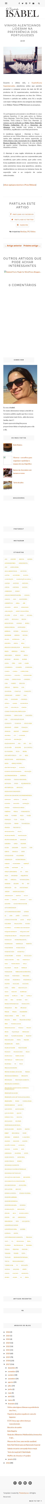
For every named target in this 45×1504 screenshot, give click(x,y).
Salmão (24, 1141)
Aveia (22, 615)
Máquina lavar (25, 935)
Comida (24, 707)
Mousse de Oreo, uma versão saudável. (22, 1441)
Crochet (16, 731)
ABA (6, 559)
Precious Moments (11, 1068)
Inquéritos (24, 875)
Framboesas (26, 823)
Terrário (16, 1249)
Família (7, 807)
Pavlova (7, 1019)
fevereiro (11, 1404)
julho (10, 1386)
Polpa (17, 1043)
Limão (17, 915)
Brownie (7, 659)
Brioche (18, 655)
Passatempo (23, 1011)
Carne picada (16, 679)
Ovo (26, 999)
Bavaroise (8, 635)
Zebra (27, 1277)
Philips (29, 1027)
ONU (12, 999)
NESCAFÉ (14, 991)
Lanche (14, 899)
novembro (11, 1371)
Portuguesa (19, 1060)
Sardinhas (8, 1153)
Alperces (16, 583)
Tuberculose (9, 1265)
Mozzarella (27, 979)
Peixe (14, 1019)
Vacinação (24, 1265)
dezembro (11, 1368)
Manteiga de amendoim (22, 927)
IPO (23, 883)
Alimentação (9, 579)
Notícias (24, 231)
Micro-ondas (15, 963)
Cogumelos (14, 707)
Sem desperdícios (10, 1185)
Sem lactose (8, 1189)
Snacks (7, 1217)
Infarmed (14, 875)
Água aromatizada (11, 571)
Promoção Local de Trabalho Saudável (17, 1097)
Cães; (13, 663)
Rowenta (16, 1137)
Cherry (17, 695)
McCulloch (27, 955)
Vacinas (7, 1269)
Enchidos (8, 779)
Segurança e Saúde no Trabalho (15, 1169)
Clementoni (24, 703)
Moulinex (26, 975)
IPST (28, 883)
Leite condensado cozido (13, 911)
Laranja (22, 899)
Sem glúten (22, 1185)
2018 (8, 1361)
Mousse (7, 979)
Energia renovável (20, 779)
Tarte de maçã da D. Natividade (18, 1452)
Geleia (7, 847)
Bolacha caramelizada (12, 647)
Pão (16, 1007)
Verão (24, 1269)
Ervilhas (19, 787)
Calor (27, 663)
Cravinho (8, 727)
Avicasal (29, 615)
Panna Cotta (26, 1003)
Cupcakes (8, 739)
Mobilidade (8, 971)
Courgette (8, 723)
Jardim (7, 891)
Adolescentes (23, 563)
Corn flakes (18, 715)
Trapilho (7, 1257)
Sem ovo (18, 1189)
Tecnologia (20, 1241)
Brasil (23, 651)
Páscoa (7, 1011)
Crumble (8, 735)
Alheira (25, 575)
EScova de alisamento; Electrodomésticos (18, 795)
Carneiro (27, 679)
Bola (22, 643)
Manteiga (8, 927)
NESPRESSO (23, 991)
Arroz (16, 607)
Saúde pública (9, 1161)
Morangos (15, 975)
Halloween (20, 855)
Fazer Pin (24, 225)
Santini (15, 1149)
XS (21, 1277)
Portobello (8, 1060)
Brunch (16, 659)
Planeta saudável (17, 1035)
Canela (15, 671)
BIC (24, 639)
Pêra (6, 1023)
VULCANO (15, 1273)
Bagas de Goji (9, 623)
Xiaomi (15, 1277)
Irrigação (8, 887)
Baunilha (24, 631)
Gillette (23, 847)
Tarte (6, 1241)
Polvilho (7, 1052)
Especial (16, 799)
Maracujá (8, 939)
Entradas (8, 783)
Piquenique (15, 1031)
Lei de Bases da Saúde (20, 903)
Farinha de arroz (18, 807)
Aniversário (23, 599)
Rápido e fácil (9, 1117)
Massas (18, 955)
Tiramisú (7, 1253)
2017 (8, 1364)
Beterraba (15, 639)
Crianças (24, 727)
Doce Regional (21, 759)
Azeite (7, 619)
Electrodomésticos (11, 775)
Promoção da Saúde (11, 1093)
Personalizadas (10, 1027)
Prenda (27, 1072)
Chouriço (24, 699)
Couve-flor (28, 723)
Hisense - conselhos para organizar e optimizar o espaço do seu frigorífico (22, 460)
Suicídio (22, 1229)
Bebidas (16, 635)
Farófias (7, 811)
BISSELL (16, 643)
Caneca (7, 671)
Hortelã (26, 863)
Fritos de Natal (9, 831)
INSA (6, 879)
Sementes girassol (11, 1205)
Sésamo (7, 1213)
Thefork (24, 1249)
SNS (13, 1217)
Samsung (21, 1145)
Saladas (7, 1141)
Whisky (7, 1277)
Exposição (26, 803)
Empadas (23, 775)
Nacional (25, 983)
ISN (15, 887)
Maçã (29, 919)
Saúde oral (21, 1157)
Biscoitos (7, 643)
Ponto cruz (8, 1056)
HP (22, 867)
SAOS (22, 1149)
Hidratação (8, 859)
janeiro (10, 1459)
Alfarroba (16, 575)
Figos (21, 815)
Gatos (15, 843)
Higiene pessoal (20, 859)
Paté (17, 1015)
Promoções (8, 1101)
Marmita (29, 943)
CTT (15, 735)
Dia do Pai (18, 747)
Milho (16, 967)
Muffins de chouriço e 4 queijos (19, 1456)
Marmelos (19, 943)
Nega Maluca (22, 987)
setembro (11, 1379)
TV (17, 1265)
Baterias (7, 631)
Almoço (7, 583)
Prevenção (8, 1080)
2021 (8, 1350)
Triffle (7, 1261)
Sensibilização (9, 1209)
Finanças (8, 819)
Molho (7, 975)
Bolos (6, 651)
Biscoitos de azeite (14, 1427)
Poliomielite (9, 1043)
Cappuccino (24, 671)
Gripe (23, 851)
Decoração (17, 739)
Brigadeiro (8, 655)
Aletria (7, 575)
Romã (24, 1133)
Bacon (24, 619)
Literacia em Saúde (11, 919)
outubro (11, 1375)
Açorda (29, 559)
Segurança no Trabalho (13, 1173)
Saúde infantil (9, 1157)
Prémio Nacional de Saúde (13, 1072)
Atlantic (7, 615)
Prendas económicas (11, 1076)
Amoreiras (8, 591)
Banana (19, 623)
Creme (16, 727)
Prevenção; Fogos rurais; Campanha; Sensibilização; (17, 1088)
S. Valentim (26, 1137)
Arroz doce (24, 607)
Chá (23, 687)
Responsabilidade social (12, 1125)
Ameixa (7, 587)
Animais (7, 599)
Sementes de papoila (11, 1201)
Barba (27, 623)
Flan (15, 819)
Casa (6, 683)
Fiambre (14, 815)
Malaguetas (18, 923)
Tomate (16, 1253)
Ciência (7, 703)
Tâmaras (29, 1237)
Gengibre (15, 847)
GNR (31, 847)
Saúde (26, 1153)
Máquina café (24, 931)
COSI (6, 719)
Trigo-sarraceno (18, 1261)
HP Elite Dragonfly (11, 871)
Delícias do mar (10, 743)
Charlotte (27, 691)
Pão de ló (23, 1007)
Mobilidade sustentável (23, 971)
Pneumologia (9, 1039)
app (24, 603)
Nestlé (7, 995)
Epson (16, 783)
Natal (6, 987)
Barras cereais (10, 627)
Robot (7, 1133)
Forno (16, 823)
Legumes (7, 903)
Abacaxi (21, 559)
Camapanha (8, 667)
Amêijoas (25, 583)
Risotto (27, 1129)
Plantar (28, 1035)
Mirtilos (24, 967)
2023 (8, 1343)
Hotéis (7, 867)
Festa (6, 815)
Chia (25, 695)
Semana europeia (10, 1193)
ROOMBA (7, 1137)
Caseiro (13, 683)
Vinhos (33, 231)
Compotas (8, 715)
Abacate (13, 559)
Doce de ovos (9, 759)
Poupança (8, 1064)
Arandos (7, 607)
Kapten (18, 895)
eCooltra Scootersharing (13, 771)
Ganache (23, 839)
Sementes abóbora (11, 1197)
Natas (13, 987)
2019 (8, 1357)
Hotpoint (15, 867)
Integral (13, 879)
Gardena (8, 843)
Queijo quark (19, 1109)
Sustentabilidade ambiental (14, 1237)
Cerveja (15, 687)
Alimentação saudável (23, 579)
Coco (6, 707)
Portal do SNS (19, 1056)
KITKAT (26, 895)
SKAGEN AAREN (23, 1213)
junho (10, 1389)
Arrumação (9, 611)
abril (9, 1396)
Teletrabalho (18, 1245)
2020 (8, 1353)
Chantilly (18, 691)
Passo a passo (9, 1015)
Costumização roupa (17, 719)
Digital (25, 751)
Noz (22, 995)
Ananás (26, 595)
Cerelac (7, 687)
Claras (15, 703)
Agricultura (14, 567)
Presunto (24, 1076)
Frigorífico (16, 827)
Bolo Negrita (12, 1431)
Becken (25, 635)
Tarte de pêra (18, 482)
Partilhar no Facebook (23, 214)
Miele (25, 963)
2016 (8, 1463)
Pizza (6, 1035)
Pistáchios (25, 1031)
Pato (23, 1015)
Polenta (26, 1039)
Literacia (26, 915)
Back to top (34, 1501)
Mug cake (16, 983)
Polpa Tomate (22, 1048)
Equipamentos (25, 783)
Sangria (7, 1149)
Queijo (20, 1105)
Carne (7, 679)
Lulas (22, 919)
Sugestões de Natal (11, 1229)
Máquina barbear (11, 931)
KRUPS (7, 899)
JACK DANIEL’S (24, 887)
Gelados (23, 843)
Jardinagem (9, 895)
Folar (22, 819)
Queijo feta (8, 1109)
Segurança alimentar (12, 1165)
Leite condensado (10, 907)
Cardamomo (27, 675)
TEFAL (28, 1241)
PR (28, 231)
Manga (27, 923)
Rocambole (15, 1133)
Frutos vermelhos (11, 839)
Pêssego (20, 1027)
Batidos (15, 631)
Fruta (19, 831)
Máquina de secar (10, 935)
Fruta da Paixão (10, 835)
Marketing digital (21, 939)
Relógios (18, 1121)
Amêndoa (16, 587)
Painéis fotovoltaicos (11, 1003)
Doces (6, 763)
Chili (6, 699)
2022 (8, 1346)
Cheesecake (8, 695)
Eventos (7, 803)
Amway (17, 591)
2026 (8, 1332)
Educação (28, 771)
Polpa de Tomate (10, 1048)
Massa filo (20, 951)
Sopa (17, 1221)
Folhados (8, 823)
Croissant (25, 731)
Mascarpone (9, 947)
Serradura (21, 1209)
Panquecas (8, 1007)
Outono (19, 999)
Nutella (29, 995)
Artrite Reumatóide (22, 611)
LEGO (30, 899)
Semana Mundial (24, 1193)
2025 (8, 1336)
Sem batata (26, 1177)
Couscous (18, 723)
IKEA (26, 871)
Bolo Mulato (17, 445)
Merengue (26, 959)
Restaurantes (9, 1129)
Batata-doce (21, 627)
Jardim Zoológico (18, 891)
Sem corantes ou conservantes (15, 1181)
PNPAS (19, 1039)
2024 (8, 1339)
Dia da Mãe (8, 747)
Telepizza (8, 1245)
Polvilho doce (18, 1052)
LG (5, 915)
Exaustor (16, 803)
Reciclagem (8, 1121)
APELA (18, 603)
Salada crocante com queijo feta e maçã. (22, 1448)
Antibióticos (9, 603)
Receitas (19, 1117)
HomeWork (16, 863)
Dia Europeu (28, 747)
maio (9, 1393)
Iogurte (16, 883)
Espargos (8, 799)
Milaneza (8, 967)
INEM (6, 875)
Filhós (29, 815)
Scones (19, 1161)
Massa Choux (20, 947)
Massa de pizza (9, 951)
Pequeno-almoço (25, 1019)
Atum (15, 615)
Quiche (19, 1113)
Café (19, 663)
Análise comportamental (13, 595)
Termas (7, 1249)
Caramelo (8, 675)
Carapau (17, 675)
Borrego (14, 651)
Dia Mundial (9, 751)
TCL (12, 1241)
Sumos (16, 1233)
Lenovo (26, 911)
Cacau (7, 663)
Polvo (28, 1052)
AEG (6, 567)
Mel (18, 959)
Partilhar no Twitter (24, 220)
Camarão (19, 667)
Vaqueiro (16, 1269)
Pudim (17, 1101)
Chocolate (14, 699)
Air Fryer (23, 571)
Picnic (7, 1031)
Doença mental (17, 763)
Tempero (29, 1245)
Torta (23, 1253)
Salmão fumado (10, 1145)
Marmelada (9, 943)
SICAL (14, 1213)
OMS (6, 999)
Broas (26, 655)
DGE (19, 743)
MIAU (6, 963)
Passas (14, 1011)
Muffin (7, 983)
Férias (16, 811)
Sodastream (9, 1221)
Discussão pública (10, 755)
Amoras (24, 587)
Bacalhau (15, 619)
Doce (26, 755)
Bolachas (26, 647)
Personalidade (16, 1023)
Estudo (24, 799)
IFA (21, 871)
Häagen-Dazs (9, 855)
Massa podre (9, 955)
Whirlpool (24, 1273)
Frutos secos (22, 835)
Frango (7, 827)
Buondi (24, 659)
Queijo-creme (9, 1113)
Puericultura (27, 1101)
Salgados (16, 1141)
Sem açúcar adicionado (12, 1177)
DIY (21, 755)
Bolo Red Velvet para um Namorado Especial (23, 1445)
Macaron (8, 923)
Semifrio (22, 1205)
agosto (10, 1382)
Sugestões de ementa (11, 1225)
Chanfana (8, 691)
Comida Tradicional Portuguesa (15, 711)
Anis (14, 599)
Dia (30, 743)
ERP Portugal (9, 787)
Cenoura (22, 683)
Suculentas (25, 1221)
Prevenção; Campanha (12, 1084)
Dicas (17, 751)
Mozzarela (16, 979)
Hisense (7, 863)
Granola (15, 851)
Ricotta (19, 1129)
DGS (25, 743)
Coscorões (28, 715)
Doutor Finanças (10, 767)
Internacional (24, 879)
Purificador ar (10, 1105)
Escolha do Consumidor (12, 791)
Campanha (28, 667)
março (10, 1400)
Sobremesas (22, 1217)
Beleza (7, 639)
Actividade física (10, 563)
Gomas (7, 851)
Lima (10, 915)
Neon (6, 991)
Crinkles (7, 731)
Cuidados (22, 735)
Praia (21, 1064)
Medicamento (9, 959)
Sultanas (7, 1233)
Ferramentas (25, 811)
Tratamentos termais (20, 1257)
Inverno (7, 883)
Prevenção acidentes (22, 1080)
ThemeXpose (24, 1493)
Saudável (18, 1153)
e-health (22, 767)
